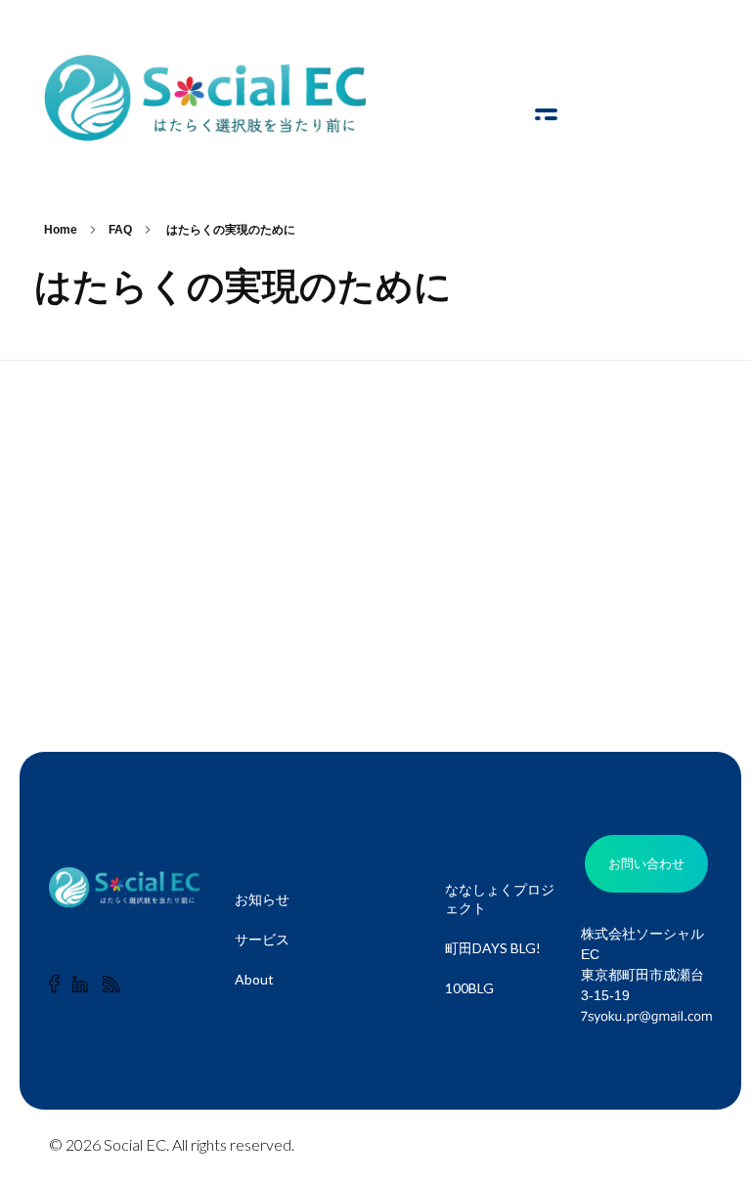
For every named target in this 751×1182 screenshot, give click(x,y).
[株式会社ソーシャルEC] (205, 98)
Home (60, 230)
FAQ (120, 230)
